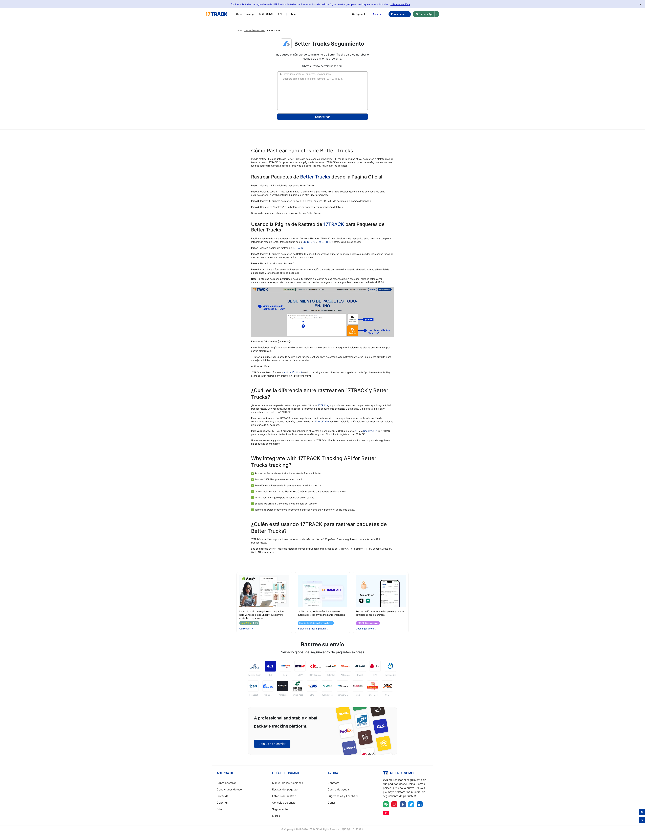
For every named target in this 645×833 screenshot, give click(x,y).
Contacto (333, 783)
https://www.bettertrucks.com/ (323, 66)
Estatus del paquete (284, 789)
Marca (276, 815)
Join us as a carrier (272, 744)
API (280, 14)
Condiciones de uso (229, 789)
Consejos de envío (284, 802)
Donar (331, 802)
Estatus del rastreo (284, 796)
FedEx (321, 241)
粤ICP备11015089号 (353, 829)
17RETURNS (266, 14)
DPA (219, 809)
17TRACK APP (321, 421)
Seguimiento (280, 809)
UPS (313, 241)
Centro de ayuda (338, 789)
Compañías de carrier (254, 30)
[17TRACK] (216, 14)
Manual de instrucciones (287, 783)
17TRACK (334, 224)
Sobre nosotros (226, 783)
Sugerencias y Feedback (343, 796)
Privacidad (223, 796)
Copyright (223, 802)
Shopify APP (370, 430)
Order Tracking (245, 14)
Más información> (400, 4)
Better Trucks (315, 177)
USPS (306, 241)
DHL (329, 241)
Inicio (238, 30)
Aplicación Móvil (293, 372)
